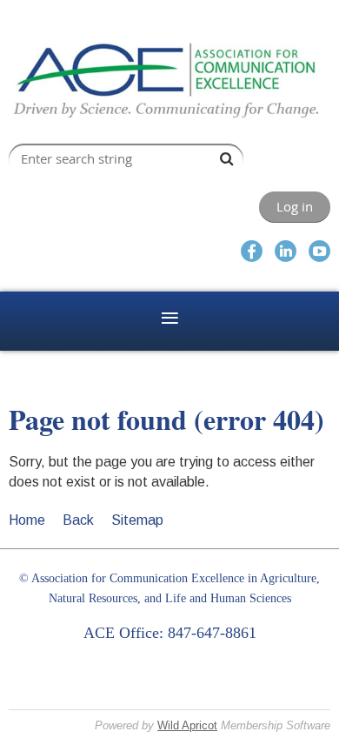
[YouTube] (319, 251)
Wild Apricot (187, 725)
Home (27, 520)
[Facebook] (252, 251)
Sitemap (137, 520)
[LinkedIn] (285, 251)
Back (78, 520)
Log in (294, 206)
